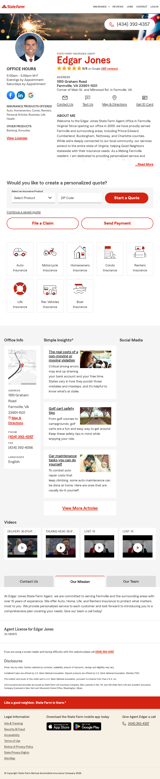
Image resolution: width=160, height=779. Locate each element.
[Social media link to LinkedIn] (21, 95)
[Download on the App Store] (58, 726)
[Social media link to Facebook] (11, 95)
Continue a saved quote (24, 212)
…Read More (144, 164)
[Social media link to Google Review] (31, 95)
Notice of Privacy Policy (18, 746)
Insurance (100, 6)
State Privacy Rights (16, 752)
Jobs (130, 6)
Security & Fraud (14, 729)
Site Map (9, 758)
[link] (13, 6)
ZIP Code (67, 198)
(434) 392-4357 (20, 437)
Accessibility (12, 735)
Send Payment (117, 223)
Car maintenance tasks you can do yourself (63, 460)
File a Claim (43, 223)
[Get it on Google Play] (87, 726)
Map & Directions (15, 420)
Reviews (117, 6)
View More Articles (80, 508)
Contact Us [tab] (29, 581)
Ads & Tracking (13, 723)
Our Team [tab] (131, 581)
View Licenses (17, 138)
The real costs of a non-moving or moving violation (63, 356)
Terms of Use (12, 740)
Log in (154, 6)
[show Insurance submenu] (108, 6)
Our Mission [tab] (80, 582)
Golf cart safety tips (61, 410)
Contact (141, 6)
